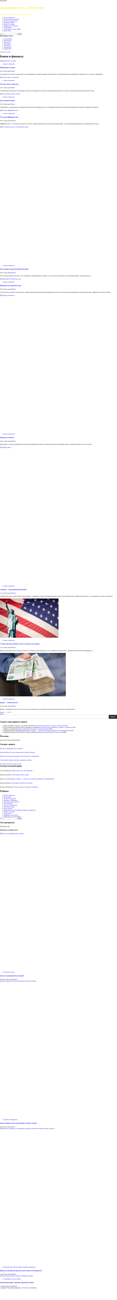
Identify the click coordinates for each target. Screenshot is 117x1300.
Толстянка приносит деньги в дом (10, 764)
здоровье (7, 44)
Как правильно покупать (11, 19)
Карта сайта (7, 31)
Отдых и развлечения (10, 21)
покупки (7, 45)
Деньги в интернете (10, 798)
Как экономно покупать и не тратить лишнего (48, 725)
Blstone (13, 71)
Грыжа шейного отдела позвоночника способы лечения (17, 752)
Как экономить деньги (7, 100)
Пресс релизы (8, 808)
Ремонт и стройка (9, 24)
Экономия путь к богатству (22, 8)
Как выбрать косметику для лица (22, 783)
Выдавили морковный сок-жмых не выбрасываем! (32, 729)
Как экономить (8, 803)
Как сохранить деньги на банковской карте (14, 269)
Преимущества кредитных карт (10, 285)
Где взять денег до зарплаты (9, 84)
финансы (8, 40)
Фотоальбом (7, 27)
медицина (7, 47)
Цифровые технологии (11, 26)
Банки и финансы (9, 17)
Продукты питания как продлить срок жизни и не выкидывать (19, 756)
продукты (7, 49)
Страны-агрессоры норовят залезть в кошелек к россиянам (20, 644)
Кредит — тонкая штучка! (9, 702)
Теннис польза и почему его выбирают (26, 787)
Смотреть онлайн (5, 52)
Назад (2, 712)
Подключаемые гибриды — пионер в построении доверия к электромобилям (45, 730)
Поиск (2, 714)
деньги (7, 42)
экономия (8, 39)
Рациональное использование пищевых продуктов (19, 810)
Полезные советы (9, 22)
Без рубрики (7, 797)
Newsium (25, 1288)
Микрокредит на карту (7, 67)
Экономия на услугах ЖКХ (12, 29)
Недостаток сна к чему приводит (22, 770)
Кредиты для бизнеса (7, 437)
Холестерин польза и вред (20, 775)
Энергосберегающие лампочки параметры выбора (15, 760)
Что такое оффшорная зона (9, 117)
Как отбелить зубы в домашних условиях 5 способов (54, 727)
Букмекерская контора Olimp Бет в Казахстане (48, 732)
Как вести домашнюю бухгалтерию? (11, 748)
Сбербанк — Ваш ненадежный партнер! (13, 589)
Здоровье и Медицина (10, 800)
